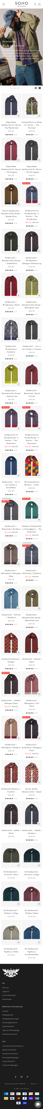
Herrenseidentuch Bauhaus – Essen (31, 483)
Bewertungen (7, 999)
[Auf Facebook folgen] (15, 1077)
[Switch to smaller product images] (40, 88)
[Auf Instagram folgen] (21, 1077)
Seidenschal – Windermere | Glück (11, 303)
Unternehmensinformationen (12, 1046)
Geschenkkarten (8, 1026)
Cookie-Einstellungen (10, 1065)
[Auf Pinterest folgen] (27, 1077)
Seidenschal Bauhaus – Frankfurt (11, 790)
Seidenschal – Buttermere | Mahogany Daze (32, 747)
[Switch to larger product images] (36, 88)
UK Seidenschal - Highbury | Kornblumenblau (32, 952)
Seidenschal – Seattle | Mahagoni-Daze (11, 701)
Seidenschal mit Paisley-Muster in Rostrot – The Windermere (32, 214)
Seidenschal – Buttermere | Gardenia (31, 571)
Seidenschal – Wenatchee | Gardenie (11, 527)
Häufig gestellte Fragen (10, 1019)
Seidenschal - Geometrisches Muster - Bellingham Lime (32, 305)
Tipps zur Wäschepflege (10, 1030)
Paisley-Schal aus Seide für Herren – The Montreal (32, 125)
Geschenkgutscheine (9, 1023)
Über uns (5, 988)
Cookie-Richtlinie (8, 1061)
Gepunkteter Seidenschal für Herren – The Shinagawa (32, 169)
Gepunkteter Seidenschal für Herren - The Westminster (11, 125)
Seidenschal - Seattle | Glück (11, 831)
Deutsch (33, 1084)
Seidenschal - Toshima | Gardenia (11, 616)
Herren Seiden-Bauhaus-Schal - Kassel (32, 790)
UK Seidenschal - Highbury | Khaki (11, 950)
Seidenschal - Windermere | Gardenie (11, 349)
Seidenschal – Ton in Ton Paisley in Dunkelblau (11, 485)
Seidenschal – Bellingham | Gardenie (11, 746)
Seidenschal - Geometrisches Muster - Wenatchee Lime (32, 618)
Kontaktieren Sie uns (9, 1034)
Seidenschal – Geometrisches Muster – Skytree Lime (11, 393)
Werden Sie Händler (9, 1050)
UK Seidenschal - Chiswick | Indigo (31, 873)
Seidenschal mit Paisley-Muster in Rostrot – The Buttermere (11, 439)
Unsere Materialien (9, 995)
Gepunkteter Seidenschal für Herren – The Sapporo (11, 169)
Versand (5, 1011)
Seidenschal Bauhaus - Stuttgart (11, 660)
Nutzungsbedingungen (10, 1058)
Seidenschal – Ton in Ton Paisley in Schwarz (32, 347)
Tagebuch (5, 991)
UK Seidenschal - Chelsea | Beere (32, 911)
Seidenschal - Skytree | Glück (31, 660)
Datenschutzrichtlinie (10, 1054)
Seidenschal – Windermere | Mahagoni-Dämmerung (31, 261)
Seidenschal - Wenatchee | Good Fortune (32, 393)
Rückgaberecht (7, 1015)
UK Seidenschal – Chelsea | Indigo (11, 911)
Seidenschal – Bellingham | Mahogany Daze (11, 573)
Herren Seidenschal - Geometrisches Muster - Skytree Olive (11, 214)
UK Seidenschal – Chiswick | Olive (11, 873)
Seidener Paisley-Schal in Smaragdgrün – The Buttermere (32, 529)
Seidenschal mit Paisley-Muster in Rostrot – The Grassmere (32, 439)
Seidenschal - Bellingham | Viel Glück (32, 703)
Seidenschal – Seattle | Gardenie (32, 831)
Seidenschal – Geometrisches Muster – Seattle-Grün (11, 261)
